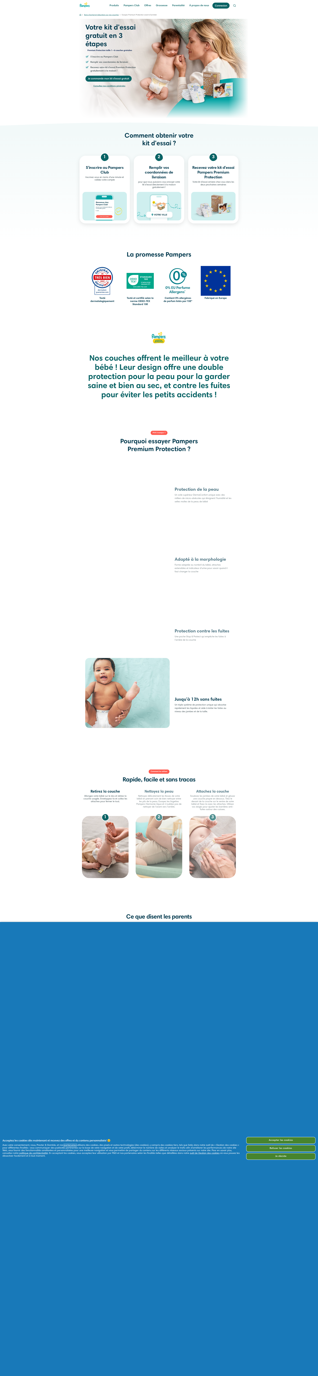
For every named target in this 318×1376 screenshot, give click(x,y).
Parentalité (178, 5)
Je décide (280, 1156)
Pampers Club (131, 5)
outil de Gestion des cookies (204, 1153)
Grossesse (161, 5)
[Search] (235, 6)
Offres (147, 5)
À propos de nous (199, 5)
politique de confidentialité (33, 1153)
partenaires (70, 1145)
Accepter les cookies (281, 1140)
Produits (114, 5)
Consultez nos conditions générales (109, 86)
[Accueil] (85, 4)
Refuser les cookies (281, 1148)
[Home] (80, 15)
